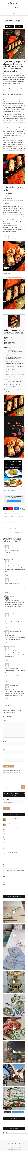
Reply (6, 555)
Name (4, 741)
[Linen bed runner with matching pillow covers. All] (14, 912)
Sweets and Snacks (8, 522)
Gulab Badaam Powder (18, 146)
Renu (10, 596)
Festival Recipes (16, 513)
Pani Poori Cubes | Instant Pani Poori (14, 818)
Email (4, 749)
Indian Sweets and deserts (14, 516)
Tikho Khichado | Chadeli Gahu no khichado (15, 870)
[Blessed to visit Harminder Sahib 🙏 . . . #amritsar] (14, 1052)
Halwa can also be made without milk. (11, 90)
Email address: (6, 799)
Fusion (5, 516)
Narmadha (11, 613)
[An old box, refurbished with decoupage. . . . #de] (14, 1028)
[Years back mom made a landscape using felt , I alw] (14, 1098)
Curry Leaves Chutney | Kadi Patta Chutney (15, 828)
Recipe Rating (6, 715)
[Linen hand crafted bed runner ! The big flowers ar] (14, 935)
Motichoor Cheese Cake (19, 532)
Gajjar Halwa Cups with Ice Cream (14, 277)
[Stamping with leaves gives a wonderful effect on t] (14, 1005)
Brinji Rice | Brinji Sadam (12, 852)
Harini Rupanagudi (13, 631)
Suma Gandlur (12, 559)
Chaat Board (9, 823)
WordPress (18, 1149)
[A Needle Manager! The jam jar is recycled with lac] (14, 982)
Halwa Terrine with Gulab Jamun (12, 105)
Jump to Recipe (10, 26)
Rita (10, 546)
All (10, 513)
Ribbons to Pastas (14, 5)
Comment (5, 720)
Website (5, 757)
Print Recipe (19, 26)
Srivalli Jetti (12, 579)
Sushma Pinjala (13, 664)
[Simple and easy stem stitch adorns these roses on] (14, 958)
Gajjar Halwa (11, 101)
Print (13, 327)
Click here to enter (14, 501)
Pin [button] (16, 327)
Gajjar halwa (8, 196)
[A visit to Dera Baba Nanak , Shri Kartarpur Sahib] (14, 1075)
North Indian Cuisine (9, 519)
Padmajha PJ (12, 685)
